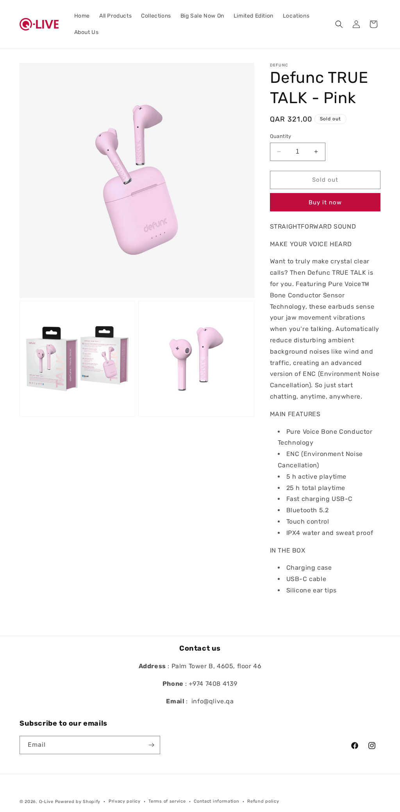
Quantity (280, 136)
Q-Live (46, 801)
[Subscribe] (151, 745)
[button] (339, 24)
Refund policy (263, 801)
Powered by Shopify (78, 801)
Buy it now (325, 202)
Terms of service (167, 801)
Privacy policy (125, 801)
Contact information (216, 801)
